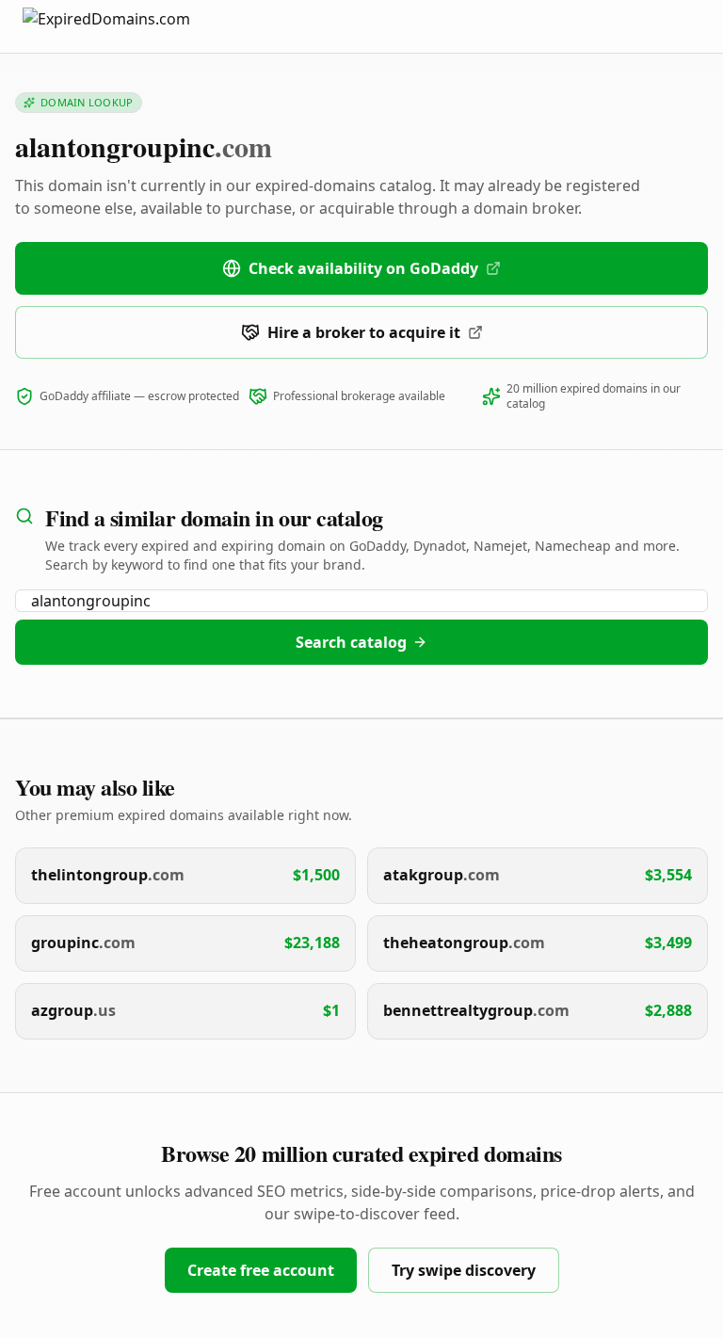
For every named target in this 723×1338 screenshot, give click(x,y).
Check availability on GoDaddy (363, 268)
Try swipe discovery (464, 1270)
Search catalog (351, 642)
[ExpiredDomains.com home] (126, 26)
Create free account (260, 1270)
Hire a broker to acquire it (363, 332)
